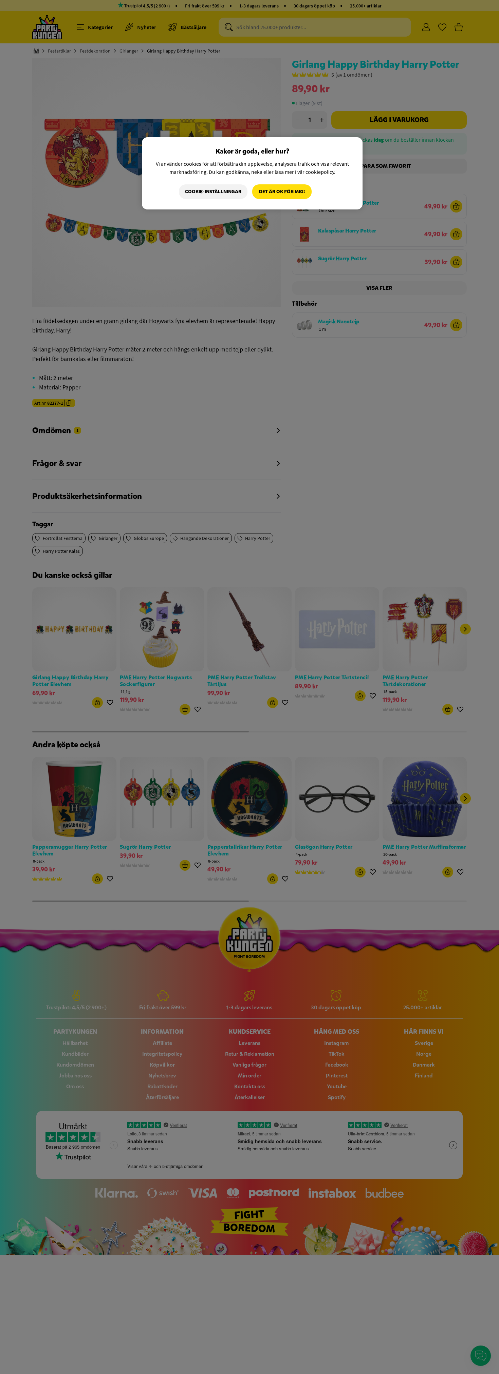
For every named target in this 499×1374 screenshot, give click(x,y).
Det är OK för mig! (282, 191)
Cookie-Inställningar (213, 191)
